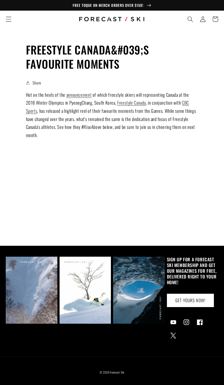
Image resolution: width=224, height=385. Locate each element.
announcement (79, 94)
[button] (8, 19)
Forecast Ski (117, 372)
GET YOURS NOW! (190, 300)
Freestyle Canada (131, 102)
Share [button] (37, 83)
